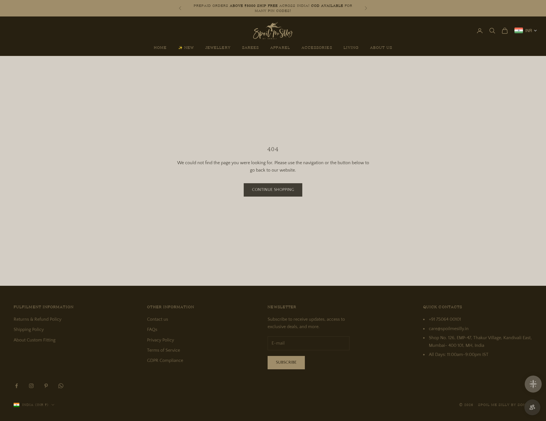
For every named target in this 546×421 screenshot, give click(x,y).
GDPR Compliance (165, 360)
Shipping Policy (29, 329)
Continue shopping (273, 189)
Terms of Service (163, 350)
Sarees (250, 47)
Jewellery (218, 47)
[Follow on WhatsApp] (61, 386)
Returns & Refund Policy (37, 319)
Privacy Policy (160, 340)
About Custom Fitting (34, 340)
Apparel (280, 47)
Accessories (316, 47)
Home (160, 47)
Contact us (157, 319)
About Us (381, 47)
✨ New (186, 47)
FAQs (152, 329)
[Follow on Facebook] (16, 386)
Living (351, 47)
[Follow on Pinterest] (46, 386)
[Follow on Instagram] (31, 386)
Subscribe (286, 362)
